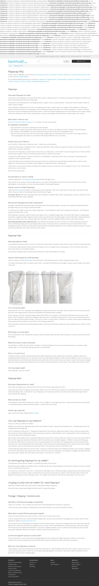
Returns (31, 564)
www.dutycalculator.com (28, 521)
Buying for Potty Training (23, 81)
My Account (75, 562)
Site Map (32, 566)
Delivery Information (14, 566)
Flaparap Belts (62, 79)
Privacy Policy (12, 568)
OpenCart (19, 582)
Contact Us (32, 562)
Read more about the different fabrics (20, 122)
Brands (53, 562)
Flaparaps (42, 79)
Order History (76, 564)
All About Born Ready (14, 562)
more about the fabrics (56, 74)
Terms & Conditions (14, 570)
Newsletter (75, 568)
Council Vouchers (13, 576)
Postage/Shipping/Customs (40, 81)
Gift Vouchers (55, 564)
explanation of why (30, 179)
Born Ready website (22, 77)
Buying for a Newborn (75, 79)
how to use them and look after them (78, 74)
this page (20, 190)
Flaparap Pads (51, 79)
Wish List (75, 566)
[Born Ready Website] (43, 56)
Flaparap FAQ (18, 66)
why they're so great (42, 74)
